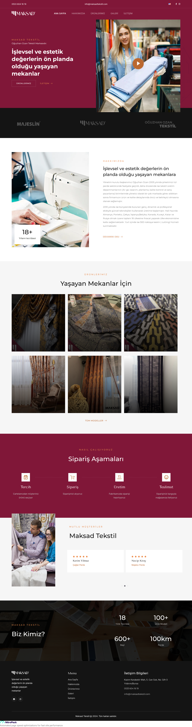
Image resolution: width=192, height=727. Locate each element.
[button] (122, 585)
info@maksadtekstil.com (96, 4)
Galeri (114, 13)
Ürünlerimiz (98, 13)
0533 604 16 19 (19, 4)
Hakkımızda (78, 13)
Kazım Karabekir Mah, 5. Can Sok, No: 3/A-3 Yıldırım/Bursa (146, 681)
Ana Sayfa (60, 13)
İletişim (128, 13)
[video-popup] (138, 63)
